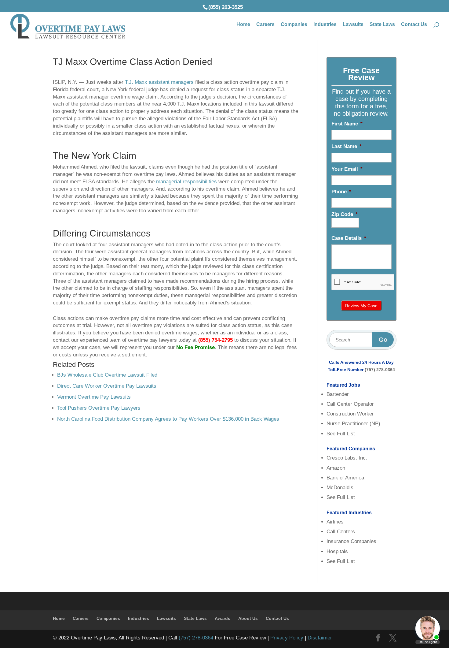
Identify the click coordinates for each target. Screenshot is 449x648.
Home (243, 24)
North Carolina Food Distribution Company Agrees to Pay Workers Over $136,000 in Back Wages (168, 419)
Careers (265, 24)
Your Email (347, 169)
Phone (341, 192)
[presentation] (363, 282)
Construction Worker (350, 414)
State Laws (382, 24)
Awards (222, 618)
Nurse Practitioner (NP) (353, 423)
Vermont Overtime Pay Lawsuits (94, 397)
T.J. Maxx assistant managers (159, 82)
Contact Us (414, 24)
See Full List (341, 434)
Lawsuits (353, 24)
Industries (325, 24)
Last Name (346, 146)
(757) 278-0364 (380, 369)
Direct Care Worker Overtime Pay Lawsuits (106, 386)
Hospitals (337, 551)
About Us (248, 618)
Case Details (348, 238)
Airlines (335, 522)
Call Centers (341, 531)
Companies (294, 24)
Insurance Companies (351, 541)
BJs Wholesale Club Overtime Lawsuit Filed (107, 375)
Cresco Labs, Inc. (347, 458)
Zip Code (344, 214)
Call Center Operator (350, 404)
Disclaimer (320, 638)
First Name (347, 124)
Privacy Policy (286, 638)
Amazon (336, 468)
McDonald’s (340, 487)
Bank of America (345, 478)
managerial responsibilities (186, 181)
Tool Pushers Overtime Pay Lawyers (99, 408)
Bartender (338, 394)
